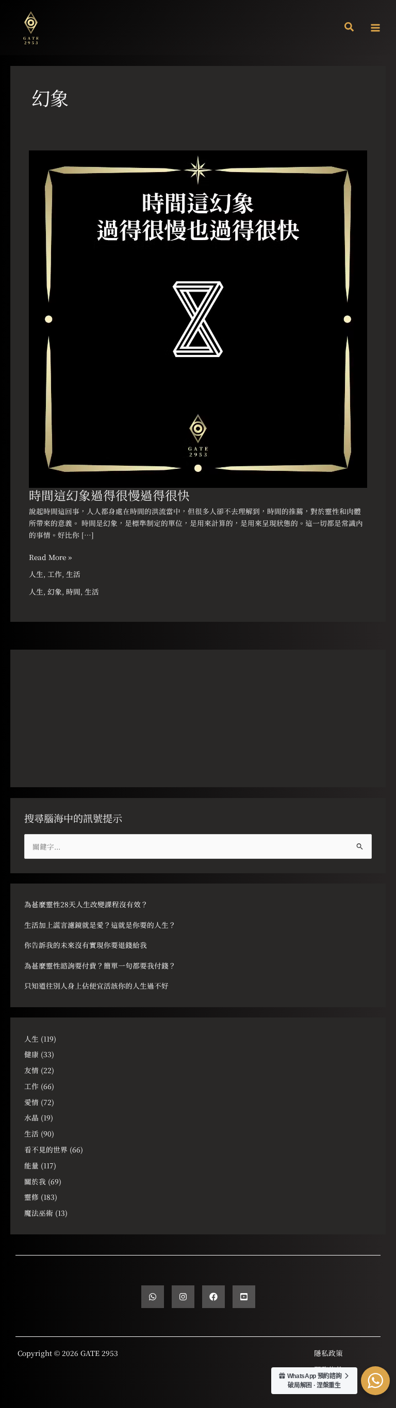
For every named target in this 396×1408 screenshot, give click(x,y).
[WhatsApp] (152, 1296)
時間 (73, 591)
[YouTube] (244, 1296)
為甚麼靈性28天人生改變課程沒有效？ (86, 904)
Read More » (50, 556)
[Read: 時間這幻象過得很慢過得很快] (198, 318)
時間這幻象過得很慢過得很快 (109, 495)
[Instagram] (183, 1296)
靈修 (31, 1197)
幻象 (54, 591)
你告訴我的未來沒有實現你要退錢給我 (85, 945)
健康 (31, 1054)
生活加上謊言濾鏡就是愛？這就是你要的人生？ (100, 925)
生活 (73, 574)
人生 (36, 574)
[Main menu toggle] (375, 27)
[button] (349, 27)
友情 (31, 1070)
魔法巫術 (38, 1213)
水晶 (31, 1117)
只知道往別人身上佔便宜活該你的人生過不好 (96, 985)
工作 (54, 574)
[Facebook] (213, 1296)
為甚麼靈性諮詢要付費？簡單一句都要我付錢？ (100, 965)
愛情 (31, 1102)
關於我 (35, 1181)
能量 (31, 1165)
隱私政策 (328, 1353)
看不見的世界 (46, 1149)
